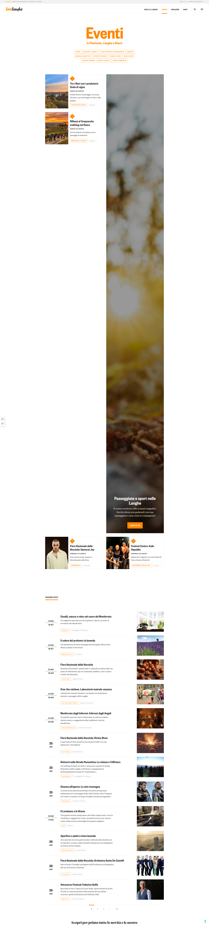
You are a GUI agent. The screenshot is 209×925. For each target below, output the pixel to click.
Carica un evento (196, 2)
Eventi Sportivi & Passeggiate (112, 52)
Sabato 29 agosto (77, 91)
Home (8, 2)
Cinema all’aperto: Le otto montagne (80, 786)
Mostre (130, 52)
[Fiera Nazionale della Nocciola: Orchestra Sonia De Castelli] (150, 865)
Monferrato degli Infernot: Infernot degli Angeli (85, 713)
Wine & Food (128, 56)
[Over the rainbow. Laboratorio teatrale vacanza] (150, 694)
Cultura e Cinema (90, 52)
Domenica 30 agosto (78, 554)
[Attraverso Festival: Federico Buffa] (150, 889)
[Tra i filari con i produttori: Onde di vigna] (56, 91)
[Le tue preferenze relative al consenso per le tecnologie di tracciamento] (205, 921)
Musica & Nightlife (83, 56)
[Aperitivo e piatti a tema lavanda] (150, 841)
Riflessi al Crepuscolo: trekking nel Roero (82, 123)
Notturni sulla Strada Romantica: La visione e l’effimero (90, 762)
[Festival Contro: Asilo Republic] (117, 553)
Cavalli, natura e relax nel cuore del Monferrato (85, 616)
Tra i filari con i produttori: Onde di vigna (84, 85)
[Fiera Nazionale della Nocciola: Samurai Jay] (56, 553)
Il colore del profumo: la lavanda (77, 640)
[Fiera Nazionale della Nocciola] (150, 669)
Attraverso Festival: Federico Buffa (79, 884)
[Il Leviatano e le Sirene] (150, 816)
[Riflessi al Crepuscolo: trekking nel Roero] (56, 128)
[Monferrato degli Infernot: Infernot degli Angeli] (150, 718)
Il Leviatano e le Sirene (72, 811)
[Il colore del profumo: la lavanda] (150, 645)
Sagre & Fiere (115, 56)
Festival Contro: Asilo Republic (142, 547)
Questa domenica (119, 60)
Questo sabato (104, 60)
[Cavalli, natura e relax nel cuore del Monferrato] (150, 622)
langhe (14, 9)
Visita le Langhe (151, 9)
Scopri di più (135, 525)
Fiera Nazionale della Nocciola (76, 664)
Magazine (175, 9)
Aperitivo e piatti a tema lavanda (78, 836)
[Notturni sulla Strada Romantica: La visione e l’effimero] (150, 767)
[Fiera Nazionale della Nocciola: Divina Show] (150, 743)
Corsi (78, 52)
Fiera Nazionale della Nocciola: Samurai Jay (82, 547)
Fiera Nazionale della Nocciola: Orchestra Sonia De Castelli (92, 860)
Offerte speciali (100, 56)
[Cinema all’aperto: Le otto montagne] (150, 792)
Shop (185, 9)
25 (117, 909)
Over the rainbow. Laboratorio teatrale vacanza (86, 689)
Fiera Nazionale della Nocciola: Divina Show (84, 738)
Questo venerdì (89, 60)
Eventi (164, 9)
